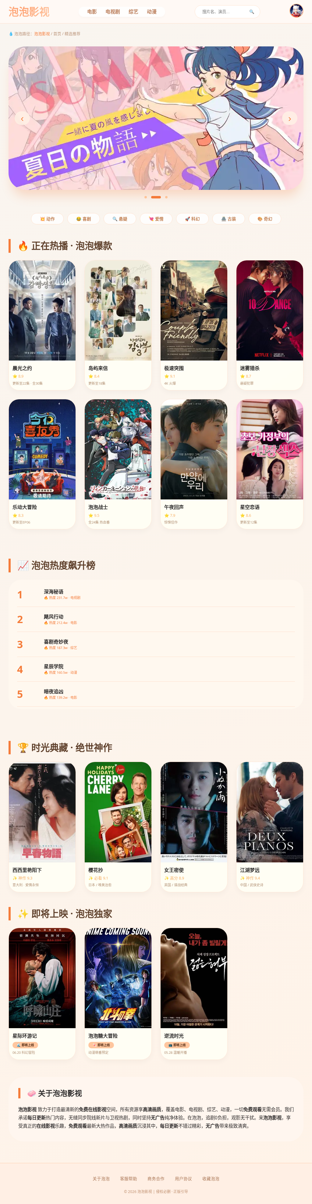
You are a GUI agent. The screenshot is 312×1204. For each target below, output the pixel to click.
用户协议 (183, 1178)
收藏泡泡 (210, 1178)
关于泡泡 (101, 1178)
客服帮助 (128, 1178)
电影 (92, 11)
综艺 (133, 11)
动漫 (152, 11)
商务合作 (156, 1178)
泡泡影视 (42, 33)
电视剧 (112, 11)
